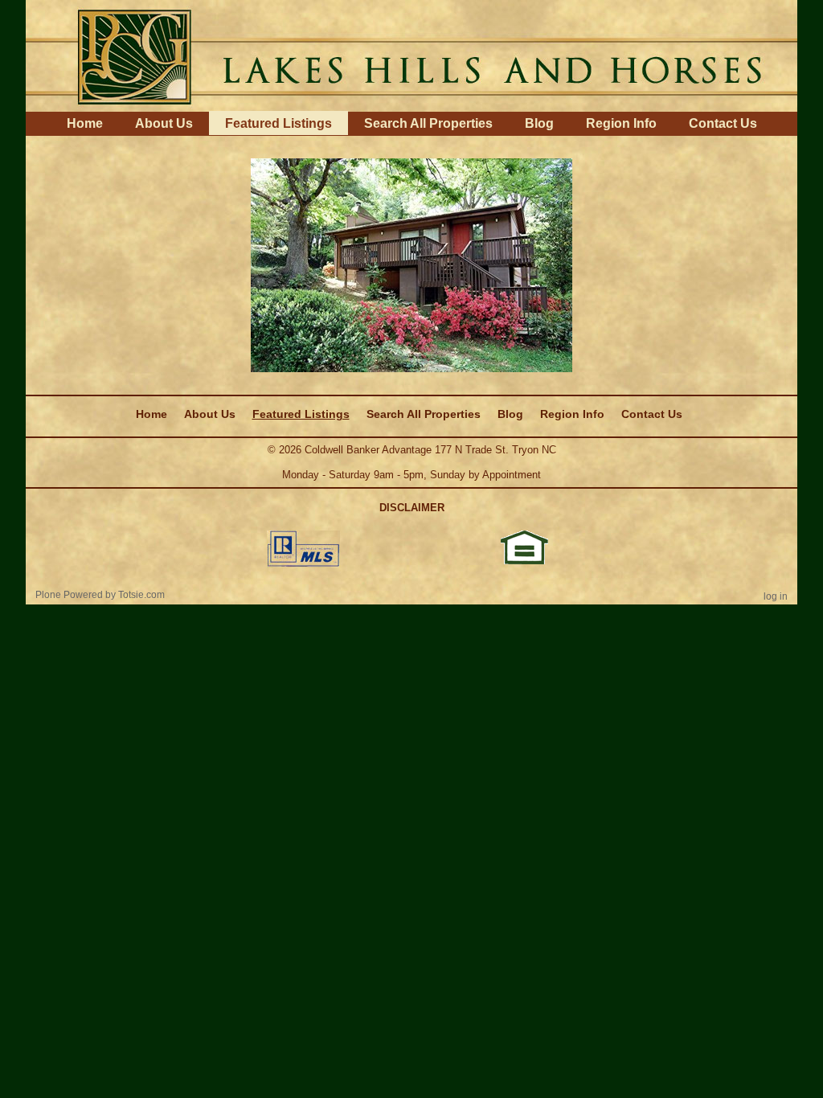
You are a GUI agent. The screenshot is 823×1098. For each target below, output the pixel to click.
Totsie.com (141, 594)
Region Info (621, 123)
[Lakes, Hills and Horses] (411, 54)
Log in (776, 596)
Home (85, 123)
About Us (164, 123)
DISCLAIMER (411, 508)
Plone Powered (69, 594)
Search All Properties (428, 123)
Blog (539, 123)
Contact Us (723, 123)
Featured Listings (278, 123)
